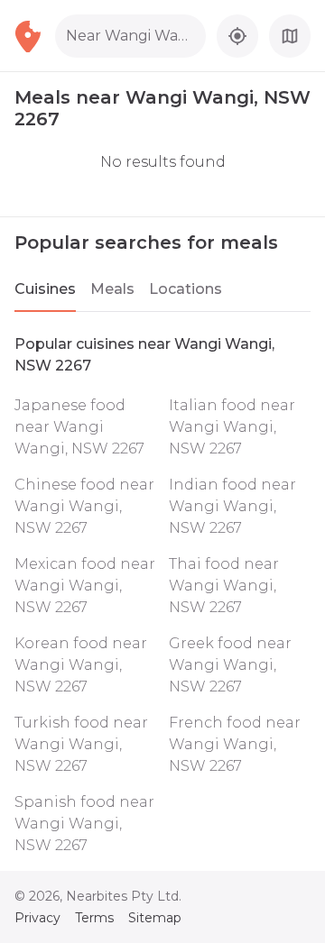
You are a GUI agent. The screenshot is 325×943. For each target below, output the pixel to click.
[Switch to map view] (290, 36)
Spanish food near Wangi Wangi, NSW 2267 (84, 823)
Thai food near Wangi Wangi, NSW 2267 (224, 585)
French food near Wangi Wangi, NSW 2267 (235, 744)
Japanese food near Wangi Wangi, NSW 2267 (79, 427)
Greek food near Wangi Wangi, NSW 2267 (230, 665)
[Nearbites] (34, 36)
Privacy (37, 918)
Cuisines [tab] (45, 289)
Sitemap (154, 918)
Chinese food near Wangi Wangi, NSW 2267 (84, 506)
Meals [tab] (112, 289)
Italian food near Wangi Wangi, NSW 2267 (232, 427)
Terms (94, 918)
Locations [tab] (185, 289)
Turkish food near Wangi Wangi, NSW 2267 (81, 744)
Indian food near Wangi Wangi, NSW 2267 (232, 506)
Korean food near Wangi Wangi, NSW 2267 (80, 665)
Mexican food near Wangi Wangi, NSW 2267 (84, 585)
